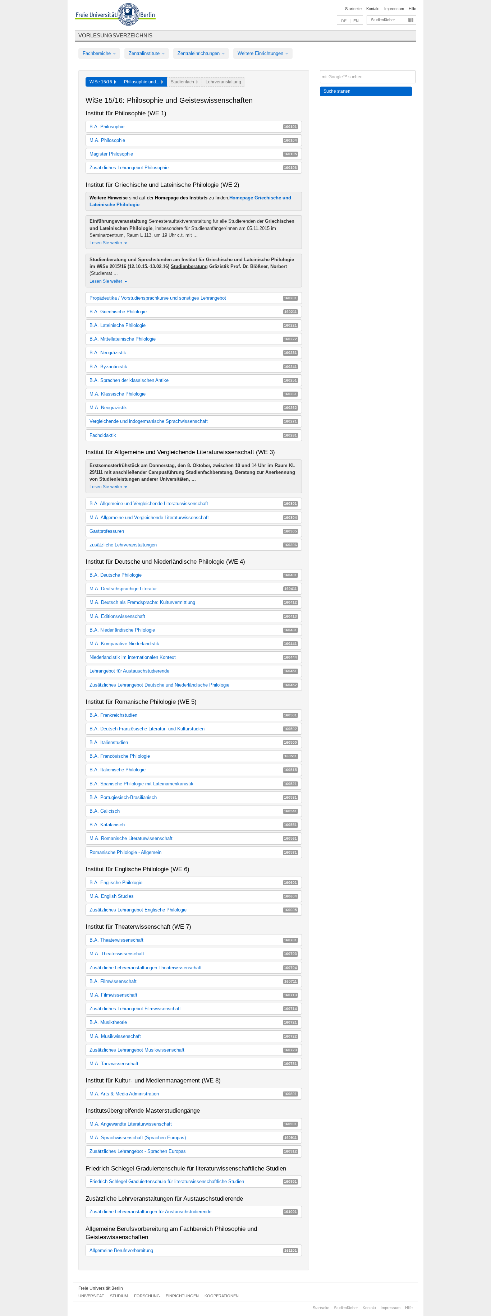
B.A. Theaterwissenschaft (193, 940)
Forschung (147, 1296)
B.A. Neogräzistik (193, 352)
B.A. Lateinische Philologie (193, 325)
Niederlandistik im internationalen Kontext (193, 657)
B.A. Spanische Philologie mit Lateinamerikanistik (193, 783)
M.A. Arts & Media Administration (193, 1093)
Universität (91, 1296)
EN (356, 21)
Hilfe (412, 8)
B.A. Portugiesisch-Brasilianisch (193, 797)
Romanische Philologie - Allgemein (193, 852)
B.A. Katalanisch (193, 824)
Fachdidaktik (193, 435)
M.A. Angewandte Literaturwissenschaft (193, 1124)
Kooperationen (222, 1296)
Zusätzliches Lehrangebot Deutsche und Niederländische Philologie (193, 685)
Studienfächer (383, 20)
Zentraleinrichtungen (199, 53)
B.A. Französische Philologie (193, 756)
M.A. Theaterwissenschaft (193, 953)
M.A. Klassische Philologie (193, 394)
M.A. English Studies (193, 896)
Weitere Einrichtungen (261, 53)
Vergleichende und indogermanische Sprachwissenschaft (193, 421)
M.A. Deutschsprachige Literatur (193, 588)
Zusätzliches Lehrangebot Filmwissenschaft (193, 1008)
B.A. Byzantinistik (193, 366)
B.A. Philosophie (193, 126)
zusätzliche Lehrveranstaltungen (193, 545)
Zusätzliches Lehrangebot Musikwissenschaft (193, 1050)
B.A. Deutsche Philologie (193, 575)
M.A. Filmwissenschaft (193, 995)
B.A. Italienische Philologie (193, 769)
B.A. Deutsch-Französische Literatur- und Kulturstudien (193, 728)
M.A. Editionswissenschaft (193, 616)
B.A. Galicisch (193, 811)
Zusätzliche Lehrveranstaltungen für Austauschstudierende (193, 1211)
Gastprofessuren (193, 531)
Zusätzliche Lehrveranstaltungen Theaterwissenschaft (193, 967)
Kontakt (373, 8)
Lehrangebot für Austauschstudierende (193, 671)
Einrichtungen (182, 1296)
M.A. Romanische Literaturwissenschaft (193, 838)
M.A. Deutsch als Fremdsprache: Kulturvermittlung (193, 602)
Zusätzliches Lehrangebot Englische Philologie (193, 910)
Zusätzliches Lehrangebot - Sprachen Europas (193, 1151)
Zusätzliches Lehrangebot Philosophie (193, 167)
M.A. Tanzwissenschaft (193, 1063)
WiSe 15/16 (102, 82)
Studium (119, 1296)
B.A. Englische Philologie (193, 882)
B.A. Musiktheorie (193, 1022)
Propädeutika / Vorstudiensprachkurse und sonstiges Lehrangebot (193, 298)
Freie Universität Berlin (100, 1288)
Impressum (394, 8)
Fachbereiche (97, 53)
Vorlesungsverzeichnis (115, 35)
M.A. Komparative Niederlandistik (193, 643)
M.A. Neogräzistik (193, 407)
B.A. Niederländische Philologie (193, 630)
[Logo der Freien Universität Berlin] (115, 15)
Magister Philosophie (193, 154)
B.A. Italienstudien (193, 742)
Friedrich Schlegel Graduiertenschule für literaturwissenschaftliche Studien (193, 1181)
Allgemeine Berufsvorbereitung (193, 1250)
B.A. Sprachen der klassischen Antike (193, 380)
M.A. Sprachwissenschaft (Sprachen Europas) (193, 1137)
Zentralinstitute (145, 53)
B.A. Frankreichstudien (193, 715)
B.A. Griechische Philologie (193, 311)
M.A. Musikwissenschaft (193, 1036)
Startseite (353, 8)
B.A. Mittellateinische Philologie (193, 339)
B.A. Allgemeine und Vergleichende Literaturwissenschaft (193, 503)
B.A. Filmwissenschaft (193, 981)
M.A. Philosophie (193, 140)
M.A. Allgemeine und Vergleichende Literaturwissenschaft (193, 517)
